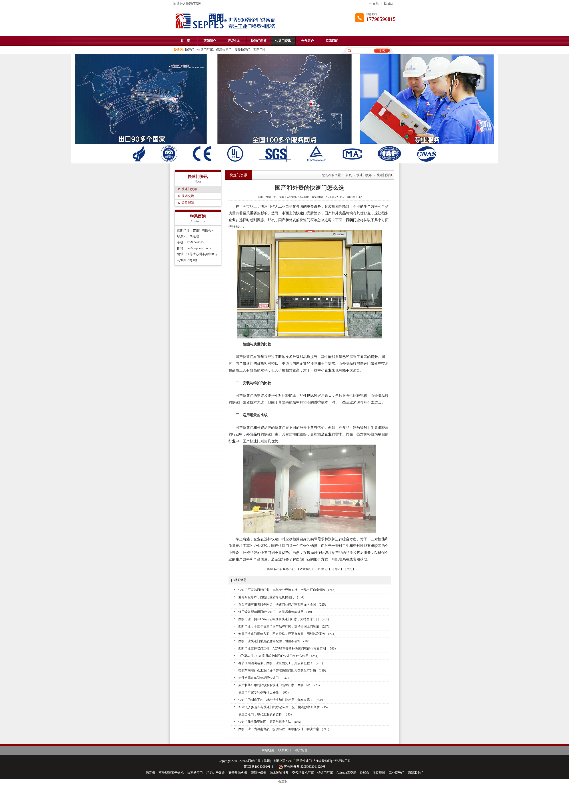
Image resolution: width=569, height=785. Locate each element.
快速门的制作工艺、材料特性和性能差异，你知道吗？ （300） (281, 700)
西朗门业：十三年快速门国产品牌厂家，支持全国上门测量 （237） (284, 626)
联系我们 (284, 750)
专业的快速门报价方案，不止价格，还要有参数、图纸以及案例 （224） (287, 634)
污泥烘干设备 (215, 772)
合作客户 (307, 40)
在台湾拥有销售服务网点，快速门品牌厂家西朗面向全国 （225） (283, 604)
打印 (337, 569)
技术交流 (188, 196)
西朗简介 (210, 40)
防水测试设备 (279, 772)
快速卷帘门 (195, 772)
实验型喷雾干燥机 (171, 772)
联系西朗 (332, 40)
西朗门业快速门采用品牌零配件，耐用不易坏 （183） (275, 641)
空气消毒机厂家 (303, 772)
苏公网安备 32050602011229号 (304, 766)
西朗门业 (353, 220)
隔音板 (150, 772)
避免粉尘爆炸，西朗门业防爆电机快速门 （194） (272, 597)
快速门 (301, 213)
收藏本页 (305, 569)
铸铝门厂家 (325, 772)
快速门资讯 (283, 40)
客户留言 (301, 750)
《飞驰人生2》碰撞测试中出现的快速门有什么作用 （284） (279, 656)
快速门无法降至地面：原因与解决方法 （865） (270, 721)
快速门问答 (258, 40)
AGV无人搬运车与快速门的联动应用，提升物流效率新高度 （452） (284, 707)
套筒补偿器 (258, 772)
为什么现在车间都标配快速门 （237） (264, 678)
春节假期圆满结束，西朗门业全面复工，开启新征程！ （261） (281, 663)
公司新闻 (188, 203)
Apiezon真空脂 (346, 772)
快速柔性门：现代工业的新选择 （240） (266, 714)
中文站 (374, 3)
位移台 (364, 772)
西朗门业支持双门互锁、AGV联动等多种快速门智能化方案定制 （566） (288, 648)
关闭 (349, 569)
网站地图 (268, 750)
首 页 (185, 40)
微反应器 (379, 772)
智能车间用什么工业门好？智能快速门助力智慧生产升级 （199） (283, 670)
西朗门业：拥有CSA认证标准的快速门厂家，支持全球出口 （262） (284, 619)
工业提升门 (396, 772)
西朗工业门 (415, 772)
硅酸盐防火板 (237, 772)
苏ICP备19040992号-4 (258, 766)
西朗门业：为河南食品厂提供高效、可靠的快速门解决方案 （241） (284, 729)
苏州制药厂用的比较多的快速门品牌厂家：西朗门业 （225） (280, 685)
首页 (349, 175)
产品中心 (234, 40)
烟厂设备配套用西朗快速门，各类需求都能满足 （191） (276, 612)
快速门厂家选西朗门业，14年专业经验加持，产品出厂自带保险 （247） (287, 590)
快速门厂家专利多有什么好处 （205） (264, 692)
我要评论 (288, 569)
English (388, 3)
